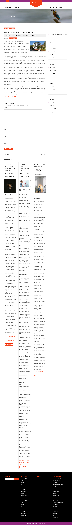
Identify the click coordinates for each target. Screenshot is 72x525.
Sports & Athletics (13, 38)
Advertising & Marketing (57, 478)
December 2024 (53, 76)
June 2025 (52, 57)
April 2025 (52, 64)
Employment (55, 487)
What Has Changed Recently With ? (10, 98)
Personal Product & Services (58, 502)
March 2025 (52, 67)
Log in (38, 478)
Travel (54, 515)
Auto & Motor (55, 482)
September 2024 (53, 86)
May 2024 (52, 99)
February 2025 (53, 70)
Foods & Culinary (56, 491)
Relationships (55, 508)
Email (5, 136)
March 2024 (52, 105)
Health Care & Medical (57, 497)
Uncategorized (55, 517)
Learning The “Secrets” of (24, 460)
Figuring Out (52, 42)
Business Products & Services (58, 484)
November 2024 (53, 80)
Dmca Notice (14, 5)
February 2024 (53, 108)
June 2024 (52, 96)
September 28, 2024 (10, 35)
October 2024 (52, 83)
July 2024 (52, 92)
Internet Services (56, 500)
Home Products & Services (58, 498)
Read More (9, 345)
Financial (54, 489)
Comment (6, 107)
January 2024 (23, 515)
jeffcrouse (19, 35)
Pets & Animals (55, 504)
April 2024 (52, 102)
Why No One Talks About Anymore (57, 31)
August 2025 (52, 51)
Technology (55, 513)
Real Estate (55, 506)
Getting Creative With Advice (39, 371)
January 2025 (52, 73)
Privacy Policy (8, 7)
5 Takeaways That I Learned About (10, 96)
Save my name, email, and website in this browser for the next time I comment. (20, 145)
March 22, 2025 (10, 173)
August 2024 (52, 89)
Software (54, 509)
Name (5, 129)
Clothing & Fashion (56, 486)
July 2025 (52, 54)
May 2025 (52, 61)
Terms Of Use (16, 7)
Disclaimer (7, 5)
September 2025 (53, 48)
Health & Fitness (56, 495)
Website (5, 143)
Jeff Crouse (36, 3)
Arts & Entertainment (56, 480)
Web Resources (56, 519)
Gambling (54, 493)
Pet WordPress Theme (32, 523)
